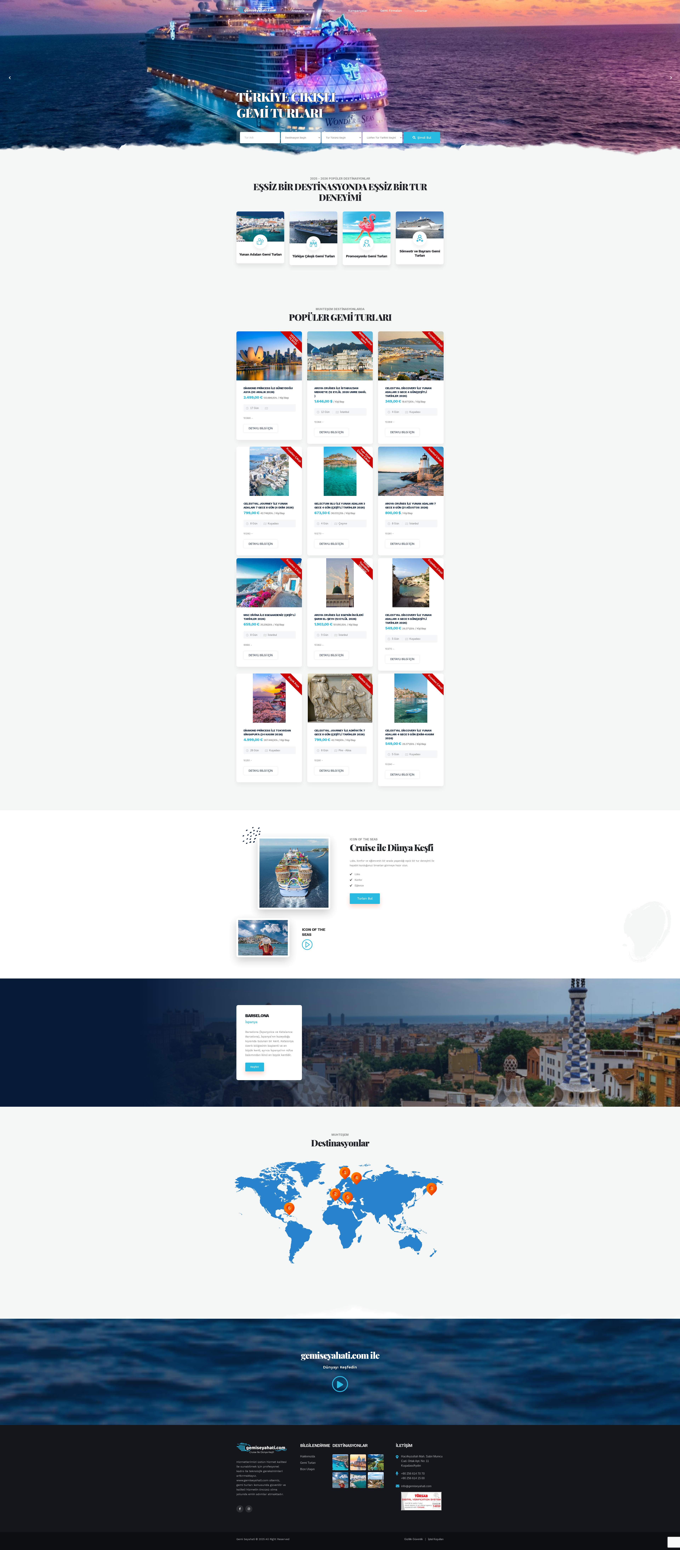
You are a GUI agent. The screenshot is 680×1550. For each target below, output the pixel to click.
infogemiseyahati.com (416, 1486)
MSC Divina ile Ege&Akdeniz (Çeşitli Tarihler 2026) (269, 617)
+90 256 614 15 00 (413, 1478)
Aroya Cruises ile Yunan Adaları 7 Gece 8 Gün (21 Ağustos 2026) (410, 505)
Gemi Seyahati (246, 1539)
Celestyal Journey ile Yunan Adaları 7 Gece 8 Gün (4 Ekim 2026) (268, 505)
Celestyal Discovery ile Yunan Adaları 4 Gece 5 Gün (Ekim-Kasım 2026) (409, 734)
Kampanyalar (357, 10)
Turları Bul (365, 898)
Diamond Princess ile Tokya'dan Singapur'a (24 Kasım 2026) (267, 732)
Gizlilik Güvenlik (413, 1539)
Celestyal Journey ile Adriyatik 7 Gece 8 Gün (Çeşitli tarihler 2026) (339, 732)
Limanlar (421, 10)
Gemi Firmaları (391, 10)
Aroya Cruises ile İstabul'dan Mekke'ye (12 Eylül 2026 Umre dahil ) (340, 392)
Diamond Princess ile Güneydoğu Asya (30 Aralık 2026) (268, 390)
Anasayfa (298, 10)
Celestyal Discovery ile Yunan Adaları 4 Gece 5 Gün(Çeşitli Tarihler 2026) (408, 618)
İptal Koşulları (436, 1539)
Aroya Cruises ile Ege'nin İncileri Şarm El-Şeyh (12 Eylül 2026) (338, 617)
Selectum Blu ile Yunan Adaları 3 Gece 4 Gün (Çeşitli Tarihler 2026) (339, 505)
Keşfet (254, 1066)
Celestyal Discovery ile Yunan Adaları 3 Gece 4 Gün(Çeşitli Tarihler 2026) (408, 392)
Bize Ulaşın (307, 1469)
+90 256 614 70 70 (413, 1473)
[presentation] (9, 78)
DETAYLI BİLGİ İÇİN (261, 428)
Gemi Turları (326, 10)
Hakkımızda (307, 1456)
